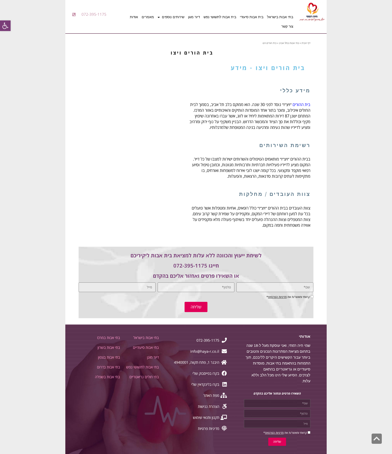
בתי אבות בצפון (109, 357)
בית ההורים (301, 104)
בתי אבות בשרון (109, 347)
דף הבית (306, 43)
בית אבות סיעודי (251, 17)
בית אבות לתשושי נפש (220, 17)
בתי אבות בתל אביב (289, 43)
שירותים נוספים (173, 17)
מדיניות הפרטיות (277, 297)
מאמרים (148, 17)
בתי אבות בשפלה (107, 376)
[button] (5, 25)
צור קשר (287, 26)
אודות (134, 17)
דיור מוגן (194, 17)
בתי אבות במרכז (108, 337)
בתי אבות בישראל (280, 17)
